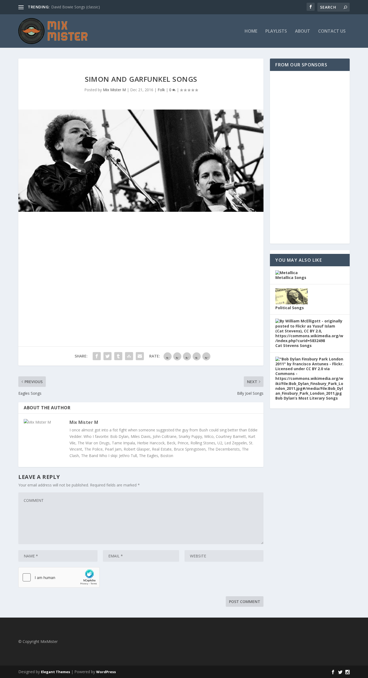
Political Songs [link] (289, 307)
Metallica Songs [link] (290, 277)
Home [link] (251, 31)
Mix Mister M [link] (114, 89)
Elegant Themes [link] (55, 671)
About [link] (302, 31)
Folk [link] (161, 89)
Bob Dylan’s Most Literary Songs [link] (306, 398)
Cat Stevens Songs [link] (293, 345)
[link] (21, 7)
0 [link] (170, 89)
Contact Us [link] (332, 31)
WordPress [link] (106, 671)
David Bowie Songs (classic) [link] (75, 6)
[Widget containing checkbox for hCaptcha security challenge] (59, 577)
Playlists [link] (276, 31)
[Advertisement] (309, 157)
